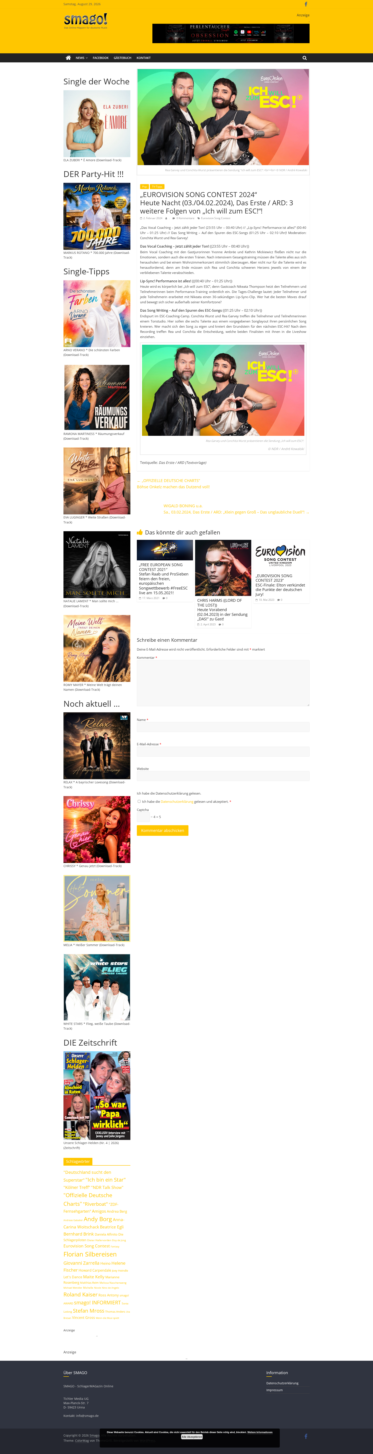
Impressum (274, 1390)
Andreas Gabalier (73, 1220)
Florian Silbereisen (90, 1254)
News (80, 58)
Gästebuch (122, 58)
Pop (144, 186)
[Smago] (68, 57)
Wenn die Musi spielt (107, 1318)
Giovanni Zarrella (81, 1263)
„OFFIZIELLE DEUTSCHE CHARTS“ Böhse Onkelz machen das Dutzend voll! (173, 483)
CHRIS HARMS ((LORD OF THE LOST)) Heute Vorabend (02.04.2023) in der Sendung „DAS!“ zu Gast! (222, 609)
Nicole (97, 1287)
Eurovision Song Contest (215, 218)
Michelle (88, 1288)
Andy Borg (98, 1219)
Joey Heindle (120, 1270)
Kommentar (147, 657)
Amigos (99, 1211)
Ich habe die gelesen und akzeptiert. (186, 801)
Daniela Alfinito (106, 1234)
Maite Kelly (93, 1276)
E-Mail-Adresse (149, 744)
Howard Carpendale (95, 1270)
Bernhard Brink (78, 1234)
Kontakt (144, 58)
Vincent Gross (83, 1317)
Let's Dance (72, 1277)
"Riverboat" (95, 1204)
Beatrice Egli (112, 1227)
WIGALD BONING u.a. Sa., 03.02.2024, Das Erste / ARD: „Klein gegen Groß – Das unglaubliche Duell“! (237, 509)
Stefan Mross (88, 1310)
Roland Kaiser (80, 1294)
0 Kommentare (185, 218)
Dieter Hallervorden (99, 1240)
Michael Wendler (72, 1287)
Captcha (143, 810)
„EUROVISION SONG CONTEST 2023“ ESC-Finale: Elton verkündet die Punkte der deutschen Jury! (280, 585)
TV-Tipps (157, 186)
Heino (105, 1263)
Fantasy (115, 1246)
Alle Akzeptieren (192, 1437)
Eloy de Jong (119, 1240)
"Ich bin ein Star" (105, 1179)
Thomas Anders (115, 1311)
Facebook (101, 58)
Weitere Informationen (260, 1432)
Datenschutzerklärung (177, 801)
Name (142, 720)
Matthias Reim (89, 1283)
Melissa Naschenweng (113, 1282)
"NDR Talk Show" (107, 1187)
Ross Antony (108, 1295)
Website (143, 769)
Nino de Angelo (110, 1287)
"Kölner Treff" (76, 1187)
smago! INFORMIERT (97, 1302)
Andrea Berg (117, 1211)
